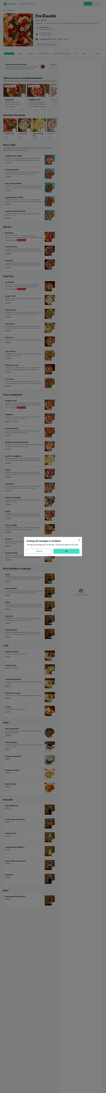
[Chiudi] (79, 540)
